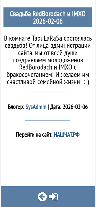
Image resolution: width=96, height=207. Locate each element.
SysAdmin (36, 106)
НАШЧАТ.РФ (66, 134)
